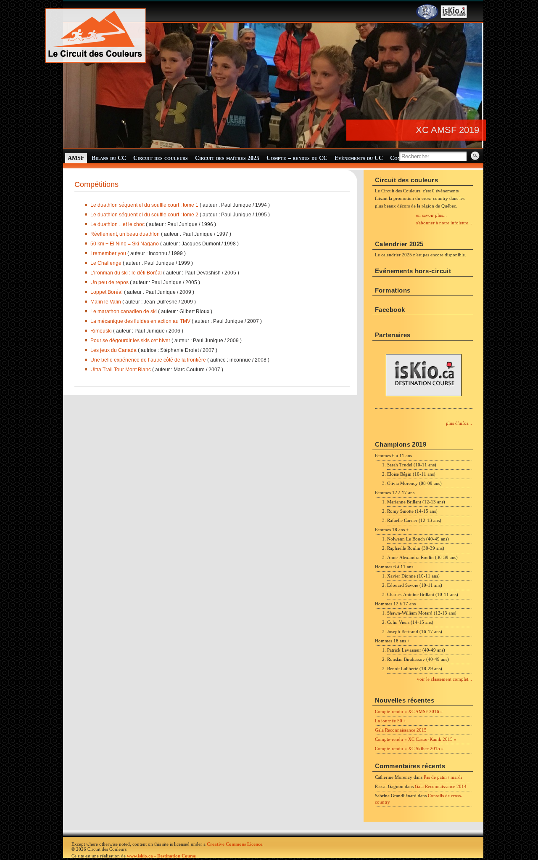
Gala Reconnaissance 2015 (401, 729)
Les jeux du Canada (113, 350)
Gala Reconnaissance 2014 (441, 786)
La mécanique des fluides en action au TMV (140, 321)
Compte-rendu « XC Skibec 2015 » (409, 748)
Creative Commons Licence (234, 844)
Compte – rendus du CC (296, 158)
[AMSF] (427, 18)
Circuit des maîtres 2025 (227, 158)
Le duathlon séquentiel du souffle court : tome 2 (144, 215)
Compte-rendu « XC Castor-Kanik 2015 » (415, 739)
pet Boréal (111, 292)
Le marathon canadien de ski (124, 311)
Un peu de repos (109, 282)
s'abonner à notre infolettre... (444, 222)
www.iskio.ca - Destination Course (161, 855)
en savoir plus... (431, 215)
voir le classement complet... (444, 679)
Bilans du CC (109, 158)
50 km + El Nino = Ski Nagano (125, 244)
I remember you (108, 253)
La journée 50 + (390, 720)
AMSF (76, 158)
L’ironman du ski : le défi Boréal (126, 273)
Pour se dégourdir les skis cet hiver (130, 340)
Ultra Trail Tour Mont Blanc (120, 370)
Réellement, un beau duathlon (125, 234)
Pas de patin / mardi (443, 777)
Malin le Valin (105, 302)
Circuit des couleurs (160, 158)
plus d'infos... (459, 423)
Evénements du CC (359, 158)
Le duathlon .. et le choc (118, 224)
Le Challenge (105, 263)
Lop (94, 292)
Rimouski (101, 331)
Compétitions (96, 184)
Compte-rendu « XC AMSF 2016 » (409, 711)
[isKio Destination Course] (454, 18)
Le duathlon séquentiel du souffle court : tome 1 (145, 205)
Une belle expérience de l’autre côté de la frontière (148, 360)
